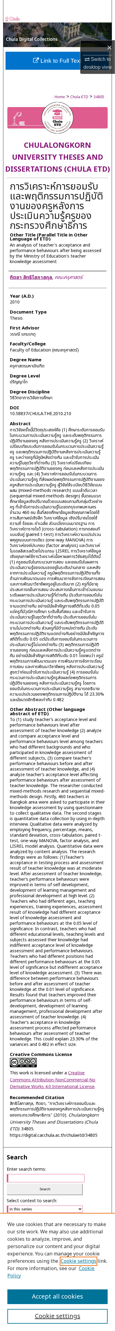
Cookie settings (78, 1261)
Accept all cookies (57, 1296)
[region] (57, 1272)
